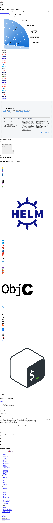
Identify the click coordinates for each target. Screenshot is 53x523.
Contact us (4, 483)
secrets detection (26, 111)
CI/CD (24, 110)
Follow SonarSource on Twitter (6, 511)
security (9, 111)
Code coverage (5, 462)
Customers (4, 482)
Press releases (5, 488)
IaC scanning (21, 111)
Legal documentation (6, 497)
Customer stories (5, 492)
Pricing (1, 3)
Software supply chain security (7, 457)
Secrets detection (17, 118)
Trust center (3, 517)
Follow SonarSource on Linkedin (6, 512)
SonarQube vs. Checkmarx (6, 502)
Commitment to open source (6, 481)
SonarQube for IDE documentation (7, 510)
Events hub (4, 491)
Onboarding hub (5, 494)
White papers (5, 493)
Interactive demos (4, 99)
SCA (18, 111)
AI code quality (5, 459)
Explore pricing (5, 477)
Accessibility (5, 484)
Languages (4, 507)
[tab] (7, 145)
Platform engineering (6, 463)
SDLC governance (5, 464)
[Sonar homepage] (2, 1)
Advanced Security (5, 472)
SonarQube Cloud (5, 470)
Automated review (5, 461)
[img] (27, 334)
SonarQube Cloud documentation (7, 509)
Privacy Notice (4, 516)
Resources (2, 5)
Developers (2, 4)
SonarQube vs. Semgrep (6, 501)
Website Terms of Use (4, 515)
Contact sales (2, 13)
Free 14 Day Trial (4, 98)
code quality (4, 111)
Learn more (1, 401)
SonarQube (4, 110)
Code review (5, 460)
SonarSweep (5, 474)
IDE (21, 110)
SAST (17, 111)
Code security (5, 454)
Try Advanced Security (6, 13)
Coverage (4, 487)
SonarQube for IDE (5, 471)
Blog (4, 506)
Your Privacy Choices (4, 518)
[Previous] (0, 141)
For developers (5, 465)
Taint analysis (9, 118)
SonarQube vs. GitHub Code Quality (8, 500)
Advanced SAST (30, 118)
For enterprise (5, 466)
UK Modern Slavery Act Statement (6, 519)
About (4, 480)
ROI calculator (5, 496)
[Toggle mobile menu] (26, 7)
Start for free (1, 6)
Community (4, 495)
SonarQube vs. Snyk (5, 503)
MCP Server (4, 473)
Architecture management (6, 467)
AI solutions (4, 458)
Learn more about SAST (43, 132)
